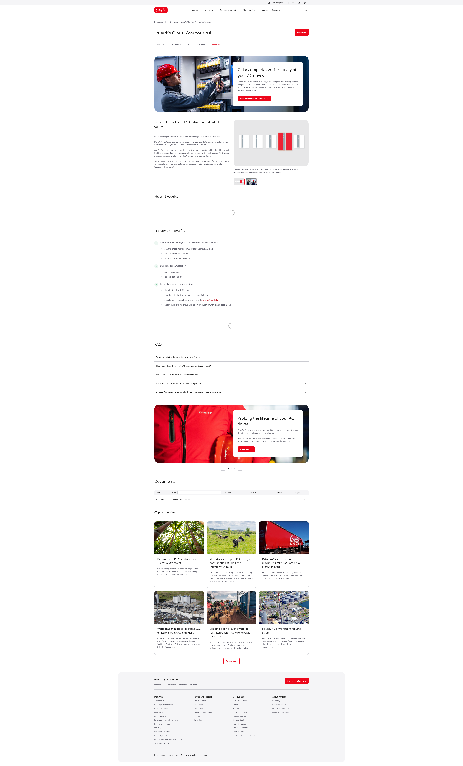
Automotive (159, 700)
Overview (161, 44)
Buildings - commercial (163, 704)
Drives (176, 22)
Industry (157, 727)
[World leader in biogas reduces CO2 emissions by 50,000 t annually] (179, 607)
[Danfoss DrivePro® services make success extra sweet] (179, 537)
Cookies (203, 755)
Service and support (203, 696)
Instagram (172, 684)
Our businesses (239, 696)
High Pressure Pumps (241, 716)
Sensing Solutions (240, 720)
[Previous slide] (223, 468)
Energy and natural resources (166, 720)
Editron (236, 708)
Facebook (183, 684)
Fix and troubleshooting (203, 712)
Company (276, 700)
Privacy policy (160, 755)
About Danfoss (279, 696)
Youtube (193, 684)
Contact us (198, 720)
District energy (160, 716)
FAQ (188, 44)
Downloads (198, 704)
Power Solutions (239, 724)
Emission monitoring (241, 712)
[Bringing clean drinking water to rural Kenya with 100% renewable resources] (231, 607)
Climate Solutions (240, 700)
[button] (290, 3)
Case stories (215, 44)
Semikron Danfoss (240, 727)
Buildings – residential (163, 708)
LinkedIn (157, 684)
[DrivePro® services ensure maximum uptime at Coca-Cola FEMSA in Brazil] (284, 537)
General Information (189, 755)
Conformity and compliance (244, 735)
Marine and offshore (162, 731)
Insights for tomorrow (281, 708)
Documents (200, 44)
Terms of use (173, 755)
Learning (197, 716)
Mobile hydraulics (161, 735)
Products (168, 22)
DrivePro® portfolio (209, 299)
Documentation (200, 700)
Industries (158, 696)
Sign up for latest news (296, 681)
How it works (176, 44)
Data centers (159, 712)
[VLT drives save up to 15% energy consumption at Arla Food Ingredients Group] (231, 537)
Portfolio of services (204, 22)
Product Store (238, 731)
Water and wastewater (163, 743)
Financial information (281, 712)
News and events (279, 704)
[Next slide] (240, 468)
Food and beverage (162, 724)
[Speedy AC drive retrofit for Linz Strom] (284, 607)
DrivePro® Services (187, 22)
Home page (158, 22)
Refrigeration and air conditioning (168, 739)
